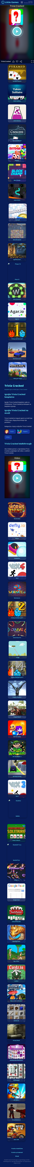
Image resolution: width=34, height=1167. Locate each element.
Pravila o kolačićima (17, 1149)
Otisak (17, 1156)
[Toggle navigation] (21, 2)
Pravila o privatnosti (17, 1152)
